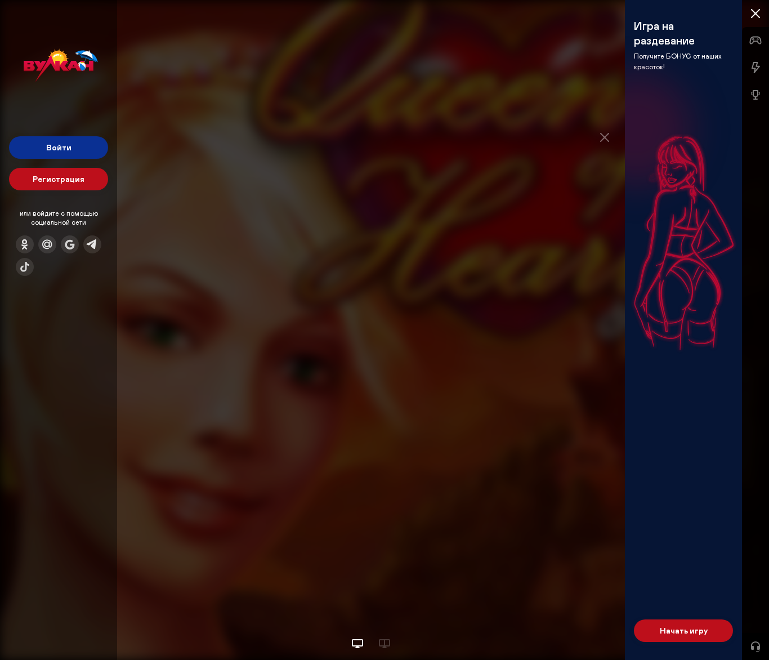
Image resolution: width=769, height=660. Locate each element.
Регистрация (58, 178)
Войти (58, 147)
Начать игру (684, 630)
